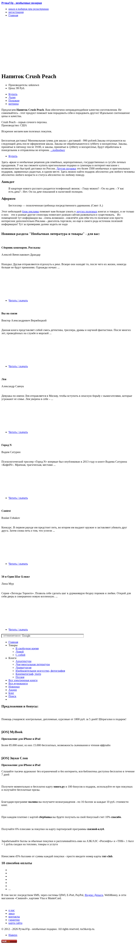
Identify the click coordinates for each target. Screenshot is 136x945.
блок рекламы (30, 211)
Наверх (12, 935)
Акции (12, 689)
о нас (11, 910)
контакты (14, 916)
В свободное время (27, 648)
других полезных (86, 211)
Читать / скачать (18, 300)
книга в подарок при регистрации (28, 8)
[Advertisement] (48, 44)
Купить (12, 94)
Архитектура (23, 661)
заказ (11, 913)
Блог (11, 693)
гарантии (14, 919)
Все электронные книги (23, 680)
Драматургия (23, 667)
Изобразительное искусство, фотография (40, 670)
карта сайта (15, 922)
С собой (20, 654)
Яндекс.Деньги (94, 895)
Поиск (12, 696)
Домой (20, 651)
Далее (12, 97)
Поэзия (20, 677)
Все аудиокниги (18, 683)
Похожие (13, 100)
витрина (13, 103)
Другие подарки (66, 168)
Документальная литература (33, 664)
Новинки (14, 686)
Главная (13, 642)
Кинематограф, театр (28, 673)
